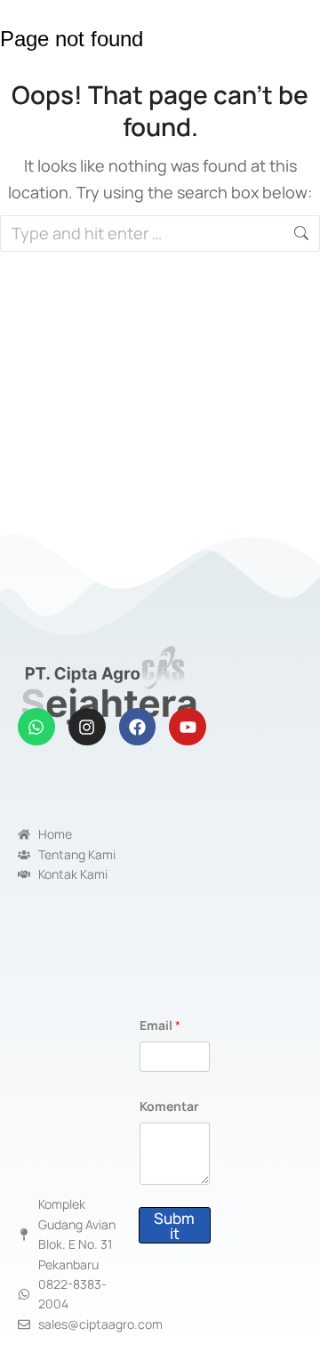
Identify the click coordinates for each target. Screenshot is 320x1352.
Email (160, 1025)
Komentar (169, 1106)
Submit (174, 1225)
